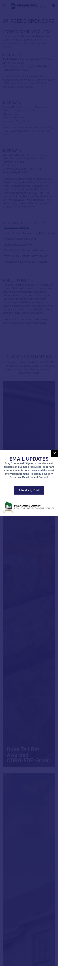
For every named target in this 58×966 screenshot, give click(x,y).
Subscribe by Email (29, 490)
